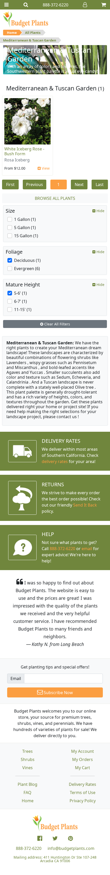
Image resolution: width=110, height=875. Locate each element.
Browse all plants (55, 198)
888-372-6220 (62, 548)
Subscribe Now (58, 692)
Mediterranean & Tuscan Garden (29, 40)
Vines (27, 767)
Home (12, 32)
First (10, 184)
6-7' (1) (20, 301)
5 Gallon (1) (25, 227)
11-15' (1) (22, 309)
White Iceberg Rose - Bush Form (24, 151)
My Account (82, 751)
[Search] (25, 4)
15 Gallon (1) (26, 236)
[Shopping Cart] (103, 4)
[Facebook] (39, 838)
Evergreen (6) (27, 268)
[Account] (85, 4)
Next (79, 184)
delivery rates (55, 461)
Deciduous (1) (27, 260)
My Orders (82, 759)
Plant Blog (27, 784)
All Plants (32, 32)
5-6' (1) (20, 293)
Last (100, 184)
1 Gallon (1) (25, 219)
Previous (34, 184)
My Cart (82, 767)
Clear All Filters (56, 324)
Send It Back (85, 505)
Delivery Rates (82, 784)
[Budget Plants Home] (25, 19)
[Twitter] (55, 838)
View (45, 168)
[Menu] (6, 4)
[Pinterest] (70, 838)
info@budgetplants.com (71, 848)
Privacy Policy (83, 801)
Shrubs (28, 759)
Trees (27, 751)
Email (15, 678)
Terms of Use (82, 792)
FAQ (27, 792)
